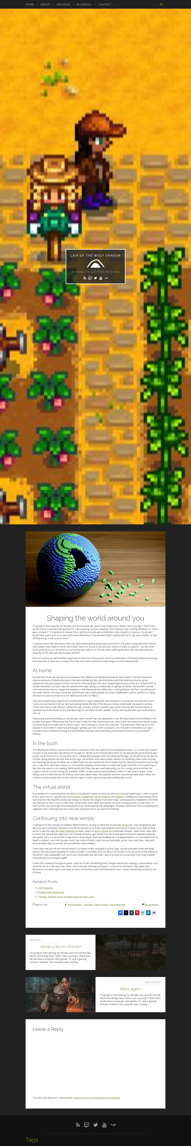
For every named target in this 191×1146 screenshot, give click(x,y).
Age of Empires (102, 796)
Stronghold (87, 796)
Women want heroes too (51, 892)
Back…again (130, 988)
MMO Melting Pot (69, 831)
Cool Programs (74, 904)
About (45, 4)
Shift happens (45, 887)
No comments (151, 904)
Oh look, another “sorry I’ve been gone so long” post (66, 896)
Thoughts (88, 904)
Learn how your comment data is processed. (97, 1097)
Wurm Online (101, 831)
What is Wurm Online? (60, 946)
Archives (63, 4)
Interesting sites (117, 904)
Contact (104, 4)
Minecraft (127, 824)
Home (30, 4)
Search (161, 4)
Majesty (120, 796)
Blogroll (84, 4)
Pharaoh (75, 796)
